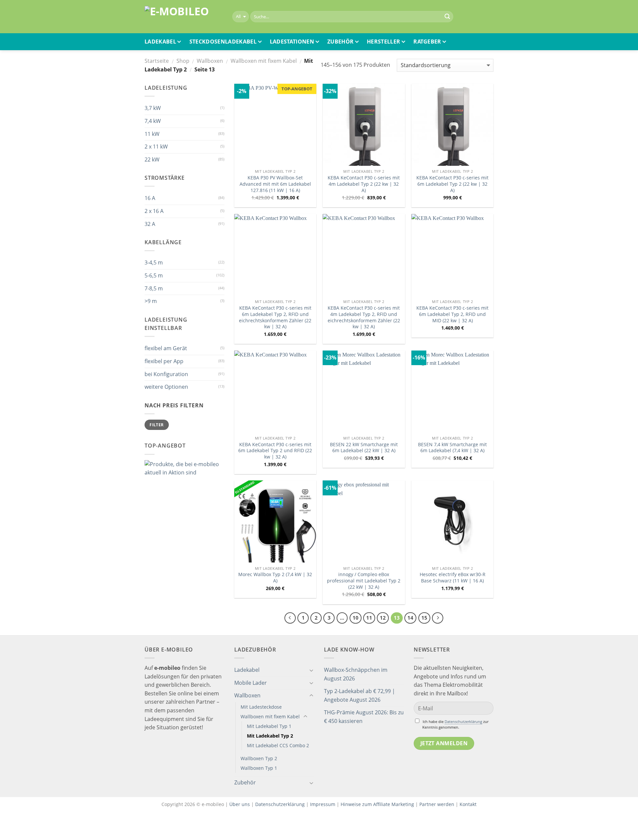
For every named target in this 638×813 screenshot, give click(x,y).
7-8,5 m (154, 288)
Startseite (157, 60)
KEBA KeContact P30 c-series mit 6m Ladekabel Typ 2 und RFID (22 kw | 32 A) (275, 451)
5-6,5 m (154, 275)
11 (369, 617)
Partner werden (436, 804)
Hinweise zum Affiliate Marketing (377, 804)
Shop (182, 60)
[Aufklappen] (311, 670)
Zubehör (340, 41)
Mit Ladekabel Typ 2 (270, 736)
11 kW (152, 134)
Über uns (240, 804)
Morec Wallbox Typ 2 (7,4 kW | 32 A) (275, 577)
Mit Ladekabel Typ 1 (269, 726)
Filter (156, 424)
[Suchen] (447, 16)
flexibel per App (164, 361)
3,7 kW (153, 108)
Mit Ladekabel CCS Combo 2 (278, 745)
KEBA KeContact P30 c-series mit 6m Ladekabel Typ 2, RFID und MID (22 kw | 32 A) (452, 314)
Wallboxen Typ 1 (259, 768)
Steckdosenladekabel (223, 41)
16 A (150, 198)
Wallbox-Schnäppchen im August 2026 (355, 674)
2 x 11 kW (156, 146)
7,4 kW (153, 121)
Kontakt (468, 804)
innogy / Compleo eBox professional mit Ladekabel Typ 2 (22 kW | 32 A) (363, 580)
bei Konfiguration (166, 374)
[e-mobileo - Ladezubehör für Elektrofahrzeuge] (183, 17)
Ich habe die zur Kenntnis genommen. (455, 724)
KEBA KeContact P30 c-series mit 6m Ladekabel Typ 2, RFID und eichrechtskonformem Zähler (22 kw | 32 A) (275, 317)
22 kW (152, 159)
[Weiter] (437, 618)
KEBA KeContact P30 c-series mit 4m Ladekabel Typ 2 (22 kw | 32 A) (364, 184)
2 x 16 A (154, 211)
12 (383, 617)
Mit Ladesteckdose (261, 707)
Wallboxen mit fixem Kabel (264, 60)
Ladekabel (160, 41)
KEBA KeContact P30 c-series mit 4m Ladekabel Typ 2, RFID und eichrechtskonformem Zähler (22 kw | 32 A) (364, 317)
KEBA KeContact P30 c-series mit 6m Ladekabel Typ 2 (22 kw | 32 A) (452, 184)
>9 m (151, 301)
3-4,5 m (154, 262)
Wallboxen (210, 60)
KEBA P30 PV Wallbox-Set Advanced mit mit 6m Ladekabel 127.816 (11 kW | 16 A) (275, 184)
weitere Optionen (166, 386)
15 (424, 617)
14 (410, 617)
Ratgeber (427, 41)
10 (356, 617)
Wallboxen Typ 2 (259, 758)
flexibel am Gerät (166, 348)
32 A (150, 224)
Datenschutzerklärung (463, 721)
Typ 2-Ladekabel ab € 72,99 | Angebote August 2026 (359, 695)
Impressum (322, 804)
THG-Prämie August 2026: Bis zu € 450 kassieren (364, 717)
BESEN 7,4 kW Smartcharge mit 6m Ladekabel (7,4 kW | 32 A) (452, 448)
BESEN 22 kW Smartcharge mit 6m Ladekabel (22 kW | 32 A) (364, 448)
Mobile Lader (250, 682)
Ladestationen (292, 41)
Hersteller (383, 41)
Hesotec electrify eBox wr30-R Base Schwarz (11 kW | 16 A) (452, 577)
